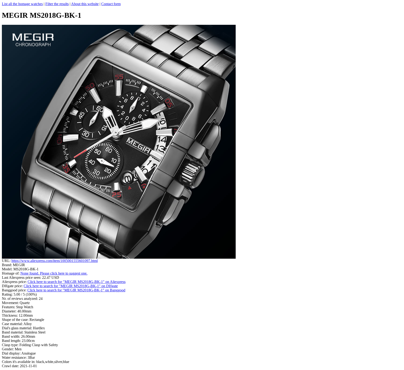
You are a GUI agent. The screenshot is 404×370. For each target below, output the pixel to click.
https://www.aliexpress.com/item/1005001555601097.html (54, 261)
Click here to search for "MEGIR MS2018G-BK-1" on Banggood (76, 290)
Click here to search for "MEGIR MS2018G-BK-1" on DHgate (71, 286)
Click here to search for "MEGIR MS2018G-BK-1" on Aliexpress (77, 282)
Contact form (111, 4)
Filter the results (57, 4)
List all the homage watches (22, 4)
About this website (85, 4)
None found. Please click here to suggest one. (53, 273)
